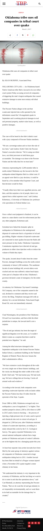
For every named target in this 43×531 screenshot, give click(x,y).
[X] (22, 35)
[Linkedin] (35, 523)
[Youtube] (29, 526)
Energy (21, 12)
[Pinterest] (27, 35)
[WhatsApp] (33, 35)
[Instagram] (32, 523)
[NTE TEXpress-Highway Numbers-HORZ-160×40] (21, 511)
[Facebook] (17, 35)
